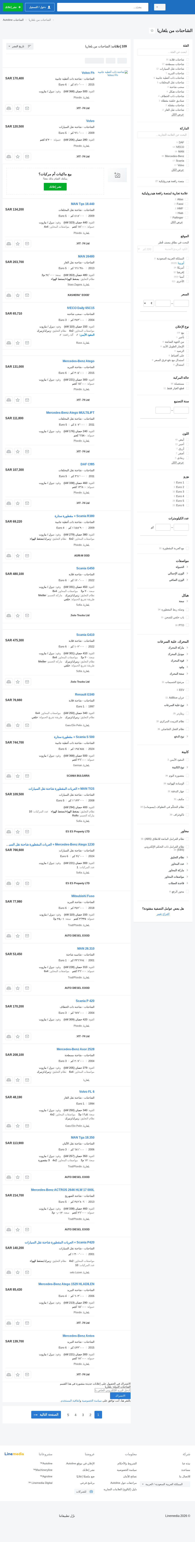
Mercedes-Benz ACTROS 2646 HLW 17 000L (62, 1189)
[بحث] (144, 7)
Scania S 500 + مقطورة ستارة (74, 737)
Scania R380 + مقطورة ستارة (74, 516)
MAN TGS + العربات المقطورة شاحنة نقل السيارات (61, 788)
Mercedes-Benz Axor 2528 (75, 1049)
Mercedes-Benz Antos (78, 1335)
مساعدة (185, 1469)
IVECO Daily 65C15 (80, 308)
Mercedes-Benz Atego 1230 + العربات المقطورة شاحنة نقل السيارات (48, 844)
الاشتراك (120, 1395)
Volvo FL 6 (86, 1091)
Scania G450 (85, 568)
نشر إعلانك (55, 186)
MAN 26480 (86, 256)
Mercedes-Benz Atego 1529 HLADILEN (66, 1284)
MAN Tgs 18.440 (82, 204)
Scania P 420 (85, 1000)
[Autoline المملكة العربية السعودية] (180, 7)
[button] (17, 108)
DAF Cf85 (87, 464)
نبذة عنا (186, 1463)
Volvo (90, 121)
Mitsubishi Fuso (82, 896)
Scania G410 (85, 634)
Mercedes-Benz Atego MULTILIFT (70, 412)
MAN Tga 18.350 (82, 1137)
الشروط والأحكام (127, 1463)
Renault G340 (84, 694)
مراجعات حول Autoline (123, 1482)
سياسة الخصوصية (92, 1400)
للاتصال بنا (184, 1476)
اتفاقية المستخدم (70, 1400)
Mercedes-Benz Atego (78, 361)
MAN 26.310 (85, 948)
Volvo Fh (88, 72)
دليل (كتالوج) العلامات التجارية (120, 1489)
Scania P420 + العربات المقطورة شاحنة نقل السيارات (59, 1242)
